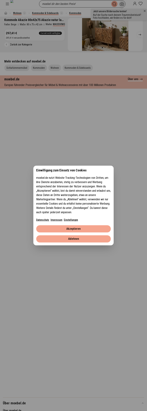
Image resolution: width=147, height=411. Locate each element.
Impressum (56, 219)
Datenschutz (42, 219)
